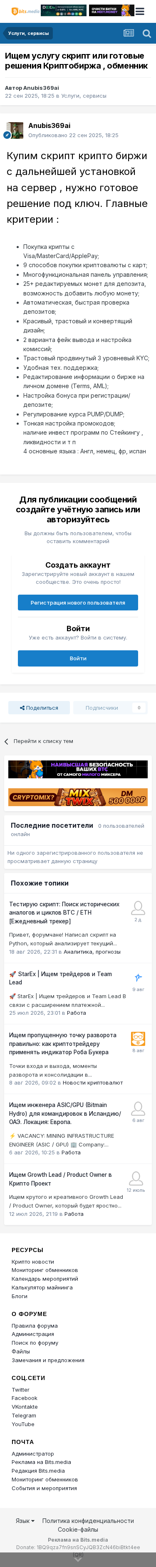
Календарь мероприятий (45, 1278)
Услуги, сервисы (83, 95)
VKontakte (25, 1406)
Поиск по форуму (35, 1342)
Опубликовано (73, 135)
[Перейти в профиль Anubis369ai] (15, 130)
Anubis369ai (41, 87)
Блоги (19, 1296)
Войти (78, 658)
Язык (23, 1520)
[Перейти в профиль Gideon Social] (136, 1178)
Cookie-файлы (78, 1529)
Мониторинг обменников (45, 1270)
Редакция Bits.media (38, 1470)
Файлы (21, 1351)
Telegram (24, 1415)
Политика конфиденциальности (88, 1520)
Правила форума (35, 1325)
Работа (76, 1012)
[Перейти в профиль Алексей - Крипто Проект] (138, 908)
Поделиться (41, 707)
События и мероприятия (44, 1488)
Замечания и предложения (48, 1360)
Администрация (33, 1334)
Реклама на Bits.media (41, 1462)
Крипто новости (33, 1261)
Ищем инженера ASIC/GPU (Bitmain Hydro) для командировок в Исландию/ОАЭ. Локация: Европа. (65, 1113)
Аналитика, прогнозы (92, 951)
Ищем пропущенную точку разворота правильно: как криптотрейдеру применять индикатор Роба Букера (62, 1043)
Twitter (21, 1389)
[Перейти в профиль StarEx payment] (138, 978)
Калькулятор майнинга (42, 1287)
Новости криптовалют (93, 1082)
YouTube (23, 1424)
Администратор (33, 1453)
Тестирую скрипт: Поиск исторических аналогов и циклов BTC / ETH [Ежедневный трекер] (64, 913)
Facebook (24, 1398)
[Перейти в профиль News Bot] (138, 1039)
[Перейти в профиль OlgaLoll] (138, 1109)
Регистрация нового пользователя (78, 602)
